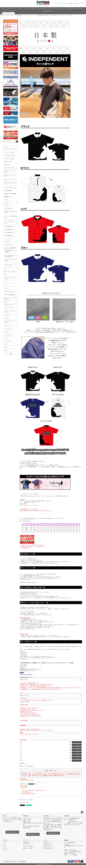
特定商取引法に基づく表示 (10, 861)
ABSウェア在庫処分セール (10, 294)
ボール (9, 8)
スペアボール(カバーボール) (11, 187)
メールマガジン (82, 3)
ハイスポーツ (7, 205)
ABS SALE (7, 164)
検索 (16, 13)
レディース (7, 285)
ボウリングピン (8, 341)
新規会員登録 (26, 842)
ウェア (4, 8)
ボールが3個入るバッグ (10, 232)
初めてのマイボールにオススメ (11, 183)
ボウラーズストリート (42, 8)
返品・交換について (48, 848)
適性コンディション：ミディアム (11, 176)
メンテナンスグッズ (9, 334)
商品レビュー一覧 (27, 848)
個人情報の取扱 (22, 861)
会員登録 (70, 3)
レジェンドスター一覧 (9, 167)
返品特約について (24, 763)
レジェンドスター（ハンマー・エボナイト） (10, 265)
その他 (6, 350)
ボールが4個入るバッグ (10, 235)
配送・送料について (48, 844)
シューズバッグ (8, 238)
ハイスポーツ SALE (9, 158)
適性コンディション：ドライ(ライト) (11, 171)
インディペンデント (53, 8)
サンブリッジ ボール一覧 (10, 149)
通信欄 (21, 732)
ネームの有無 (23, 698)
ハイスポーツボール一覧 (10, 155)
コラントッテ (7, 331)
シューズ (20, 8)
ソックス (6, 338)
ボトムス (6, 288)
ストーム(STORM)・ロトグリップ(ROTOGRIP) (11, 256)
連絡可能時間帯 (23, 725)
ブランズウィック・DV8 (10, 271)
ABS (5, 274)
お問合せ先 (66, 815)
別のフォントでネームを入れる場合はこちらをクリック (31, 595)
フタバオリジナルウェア (11, 15)
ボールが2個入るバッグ (10, 229)
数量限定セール (8, 196)
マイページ (62, 3)
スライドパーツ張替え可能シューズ (11, 217)
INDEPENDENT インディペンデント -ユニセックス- (26, 15)
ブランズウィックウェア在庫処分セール (11, 298)
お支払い (5, 815)
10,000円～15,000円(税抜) (10, 193)
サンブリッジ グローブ (9, 307)
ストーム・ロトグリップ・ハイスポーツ (11, 278)
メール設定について (24, 659)
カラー (21, 693)
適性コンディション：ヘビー (11, 179)
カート (66, 3)
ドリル (6, 199)
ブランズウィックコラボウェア (75, 8)
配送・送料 (25, 815)
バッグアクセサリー (9, 244)
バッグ (14, 8)
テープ (6, 344)
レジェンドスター (8, 328)
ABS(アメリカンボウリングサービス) (11, 212)
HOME (1, 15)
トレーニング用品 (8, 353)
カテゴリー (5, 840)
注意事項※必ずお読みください (26, 677)
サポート (46, 840)
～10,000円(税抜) (8, 190)
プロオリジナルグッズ (49, 10)
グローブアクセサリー (9, 304)
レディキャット (63, 8)
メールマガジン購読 (28, 846)
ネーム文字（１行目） (24, 704)
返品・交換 (46, 815)
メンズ (6, 282)
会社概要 (66, 840)
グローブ (26, 8)
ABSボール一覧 (8, 161)
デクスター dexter (8, 208)
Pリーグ (6, 347)
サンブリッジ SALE (9, 152)
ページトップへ (82, 812)
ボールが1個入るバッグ (10, 226)
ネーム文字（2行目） (24, 720)
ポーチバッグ (7, 241)
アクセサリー (33, 8)
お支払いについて (48, 846)
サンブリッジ (7, 318)
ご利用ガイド (76, 3)
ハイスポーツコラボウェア (8, 10)
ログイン (56, 3)
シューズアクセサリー (9, 220)
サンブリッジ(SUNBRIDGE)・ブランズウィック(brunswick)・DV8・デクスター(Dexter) (11, 250)
